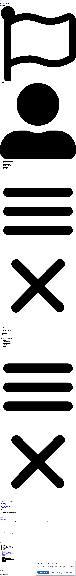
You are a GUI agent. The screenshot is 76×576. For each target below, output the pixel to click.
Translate (6, 170)
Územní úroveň (6, 164)
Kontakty (5, 168)
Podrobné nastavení (68, 572)
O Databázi (5, 167)
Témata (4, 162)
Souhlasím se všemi (43, 572)
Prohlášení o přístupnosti (6, 546)
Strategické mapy (7, 165)
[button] (38, 248)
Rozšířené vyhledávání (8, 161)
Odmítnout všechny (56, 572)
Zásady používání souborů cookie (8, 547)
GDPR (3, 545)
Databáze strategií (4, 3)
